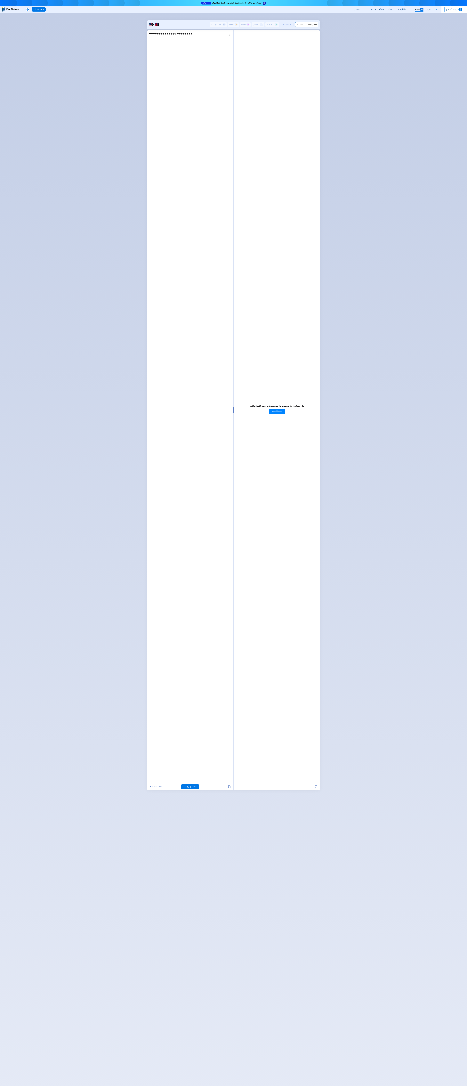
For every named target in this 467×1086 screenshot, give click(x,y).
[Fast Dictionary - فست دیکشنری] (11, 9)
